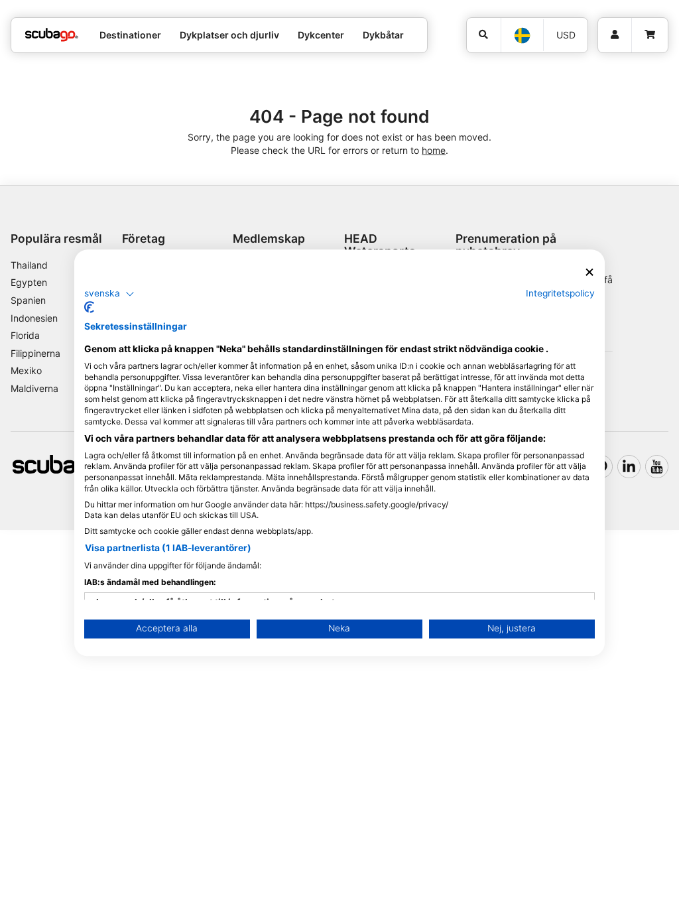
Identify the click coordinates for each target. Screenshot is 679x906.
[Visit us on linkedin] (629, 466)
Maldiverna (34, 388)
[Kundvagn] (649, 35)
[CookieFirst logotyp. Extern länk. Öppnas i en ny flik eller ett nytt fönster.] (89, 308)
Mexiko (26, 370)
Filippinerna (35, 353)
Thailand (29, 265)
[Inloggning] (614, 35)
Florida (25, 335)
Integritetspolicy (560, 293)
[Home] (51, 35)
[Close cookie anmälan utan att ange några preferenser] (589, 272)
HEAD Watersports (380, 244)
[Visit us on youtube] (656, 466)
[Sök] (484, 35)
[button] (109, 294)
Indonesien (34, 318)
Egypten (29, 282)
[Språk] (521, 35)
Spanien (28, 300)
